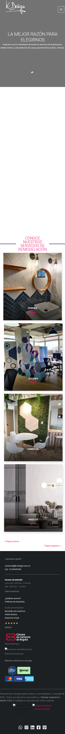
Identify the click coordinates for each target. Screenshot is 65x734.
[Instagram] (26, 727)
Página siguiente (53, 545)
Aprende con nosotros (15, 611)
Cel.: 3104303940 (13, 569)
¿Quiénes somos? (13, 598)
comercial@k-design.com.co (17, 566)
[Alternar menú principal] (61, 9)
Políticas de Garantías (14, 601)
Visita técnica (11, 614)
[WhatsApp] (20, 727)
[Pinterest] (44, 727)
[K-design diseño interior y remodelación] (15, 7)
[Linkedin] (32, 727)
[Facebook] (38, 727)
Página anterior (11, 541)
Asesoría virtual (12, 618)
